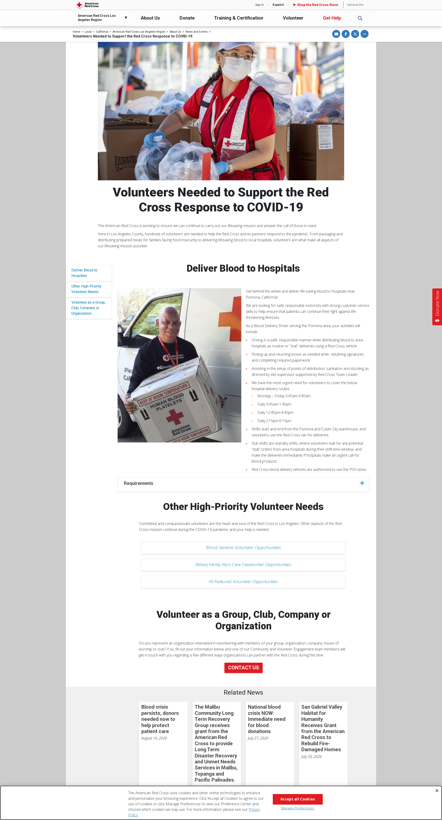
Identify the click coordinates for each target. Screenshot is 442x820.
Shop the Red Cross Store (317, 5)
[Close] (437, 790)
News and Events (197, 31)
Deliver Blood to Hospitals (84, 273)
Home (76, 31)
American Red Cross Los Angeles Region (139, 31)
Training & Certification (238, 18)
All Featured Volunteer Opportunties (243, 581)
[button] (360, 18)
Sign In (259, 5)
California (102, 31)
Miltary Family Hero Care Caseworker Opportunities (243, 564)
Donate (187, 18)
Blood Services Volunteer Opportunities (243, 547)
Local (88, 31)
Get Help (332, 18)
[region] (221, 802)
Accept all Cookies (297, 799)
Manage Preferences (297, 808)
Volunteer (293, 18)
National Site (355, 5)
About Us (150, 18)
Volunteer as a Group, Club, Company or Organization (88, 308)
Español (278, 5)
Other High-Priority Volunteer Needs (86, 289)
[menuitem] (100, 17)
